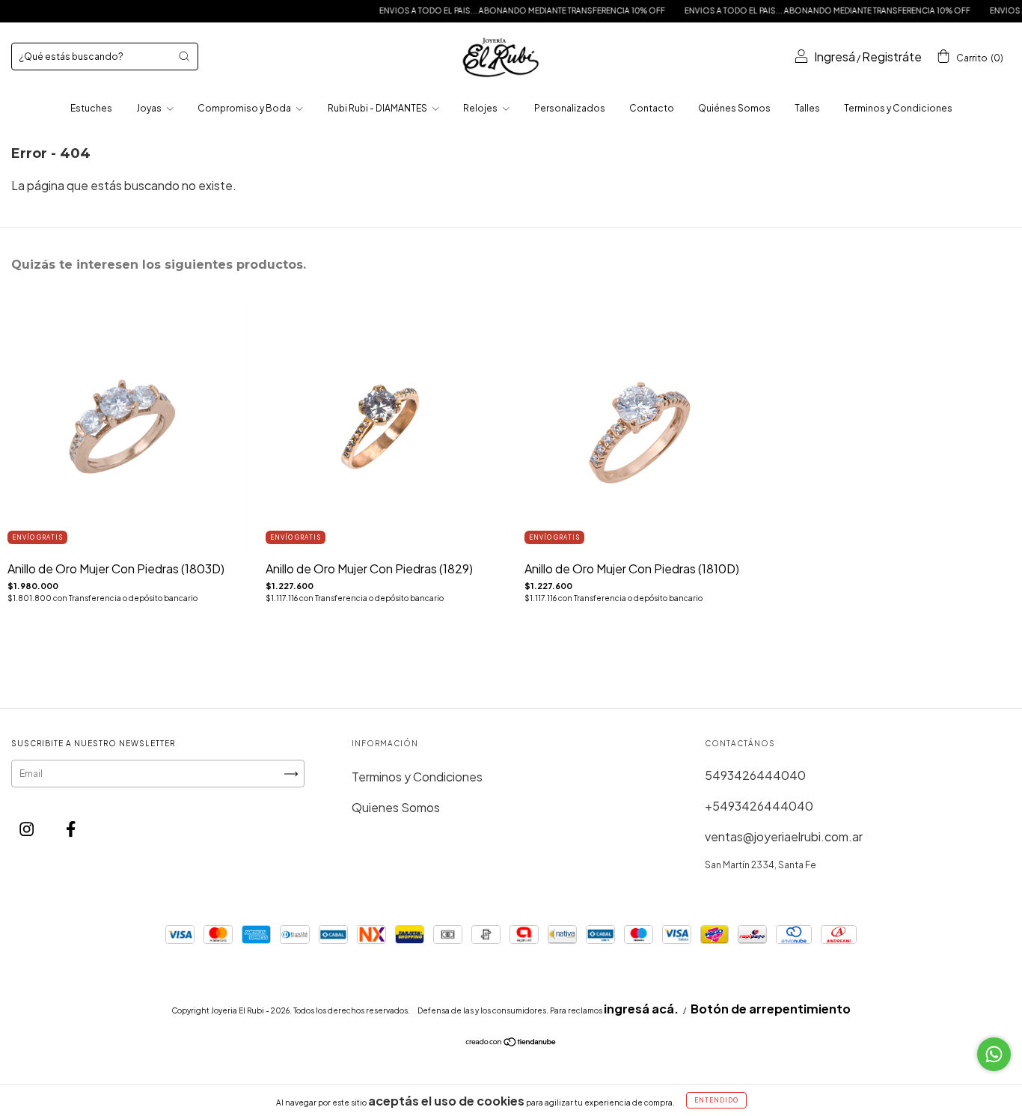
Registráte (892, 56)
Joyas (149, 108)
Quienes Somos (396, 807)
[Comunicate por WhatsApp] (994, 1054)
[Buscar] (184, 56)
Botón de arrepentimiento (771, 1008)
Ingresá (834, 56)
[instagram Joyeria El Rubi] (27, 828)
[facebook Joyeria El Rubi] (70, 828)
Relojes (481, 108)
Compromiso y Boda (245, 108)
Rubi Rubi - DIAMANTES (378, 108)
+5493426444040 (759, 806)
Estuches (91, 108)
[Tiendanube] (511, 1042)
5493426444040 (755, 775)
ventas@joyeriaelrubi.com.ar (784, 836)
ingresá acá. (641, 1008)
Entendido (716, 1100)
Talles (807, 108)
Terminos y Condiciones (898, 108)
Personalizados (569, 108)
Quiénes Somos (734, 108)
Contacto (651, 108)
